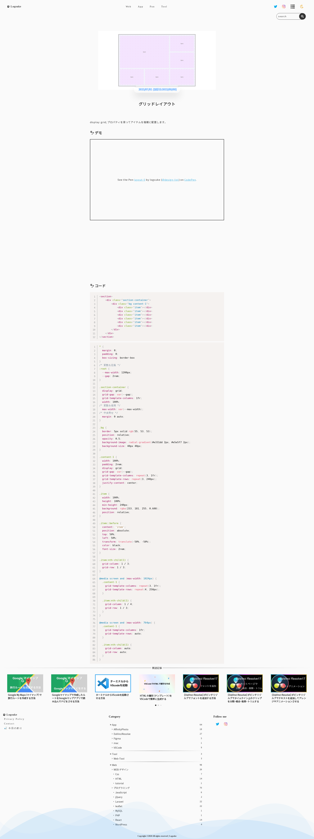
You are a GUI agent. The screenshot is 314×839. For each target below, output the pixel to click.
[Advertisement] (157, 251)
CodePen (190, 179)
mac (158, 743)
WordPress (158, 824)
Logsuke (172, 836)
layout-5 (139, 179)
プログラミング (158, 787)
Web (128, 6)
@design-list (170, 179)
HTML (158, 778)
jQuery (158, 797)
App (140, 6)
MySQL (158, 810)
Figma (158, 738)
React (158, 820)
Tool (164, 6)
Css (158, 774)
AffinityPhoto (158, 729)
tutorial (158, 783)
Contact (9, 723)
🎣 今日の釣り (13, 728)
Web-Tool (158, 758)
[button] (155, 705)
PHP (158, 815)
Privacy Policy (14, 719)
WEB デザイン (158, 769)
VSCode (158, 747)
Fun (152, 6)
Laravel (158, 801)
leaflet (158, 806)
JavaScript (158, 792)
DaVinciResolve (158, 733)
